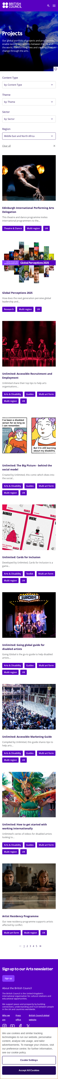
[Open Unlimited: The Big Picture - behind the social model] (29, 435)
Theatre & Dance (13, 228)
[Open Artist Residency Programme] (29, 886)
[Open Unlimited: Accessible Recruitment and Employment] (29, 344)
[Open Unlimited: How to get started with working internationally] (29, 794)
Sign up (8, 978)
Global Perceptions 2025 (17, 292)
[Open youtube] (12, 1026)
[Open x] (28, 1026)
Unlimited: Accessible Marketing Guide (27, 736)
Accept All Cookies (29, 1070)
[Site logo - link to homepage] (12, 5)
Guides (30, 394)
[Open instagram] (4, 1026)
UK (46, 228)
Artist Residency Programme (20, 916)
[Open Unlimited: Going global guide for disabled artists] (29, 615)
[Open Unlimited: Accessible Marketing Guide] (29, 707)
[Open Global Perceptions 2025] (29, 263)
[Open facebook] (20, 1026)
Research (9, 309)
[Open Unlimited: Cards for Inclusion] (29, 527)
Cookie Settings (29, 1060)
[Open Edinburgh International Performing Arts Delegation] (29, 178)
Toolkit (29, 573)
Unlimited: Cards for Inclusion (21, 557)
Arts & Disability (12, 394)
